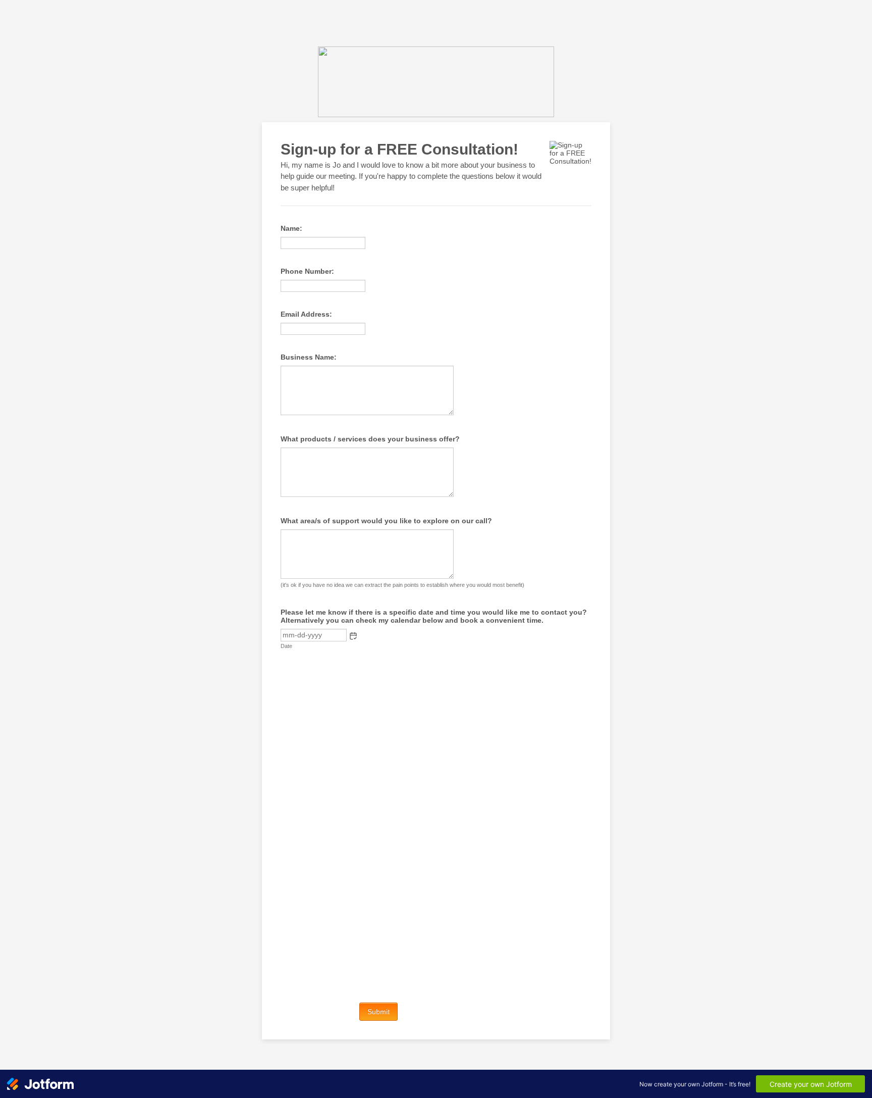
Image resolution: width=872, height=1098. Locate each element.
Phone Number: (307, 271)
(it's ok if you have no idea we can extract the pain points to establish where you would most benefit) (402, 585)
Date (286, 646)
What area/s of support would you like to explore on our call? (386, 521)
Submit (378, 1012)
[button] (353, 636)
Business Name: (309, 357)
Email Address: (306, 314)
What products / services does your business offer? (370, 439)
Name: (291, 228)
